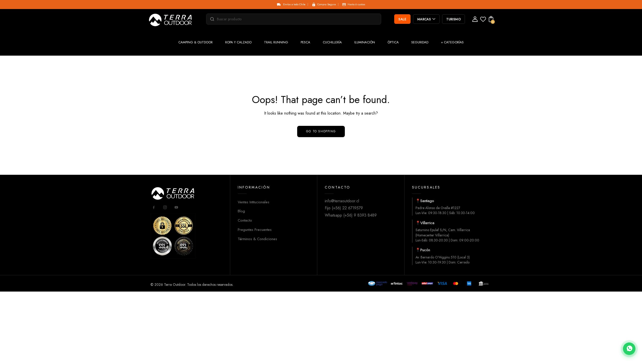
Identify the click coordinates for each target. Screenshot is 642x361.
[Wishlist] (483, 21)
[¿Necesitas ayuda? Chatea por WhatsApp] (629, 348)
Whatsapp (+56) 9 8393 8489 (351, 215)
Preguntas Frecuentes (255, 229)
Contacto (245, 220)
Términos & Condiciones (257, 239)
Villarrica (427, 223)
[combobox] (295, 19)
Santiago (427, 201)
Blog (241, 211)
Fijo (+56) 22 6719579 (344, 208)
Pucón (425, 250)
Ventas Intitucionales (253, 202)
